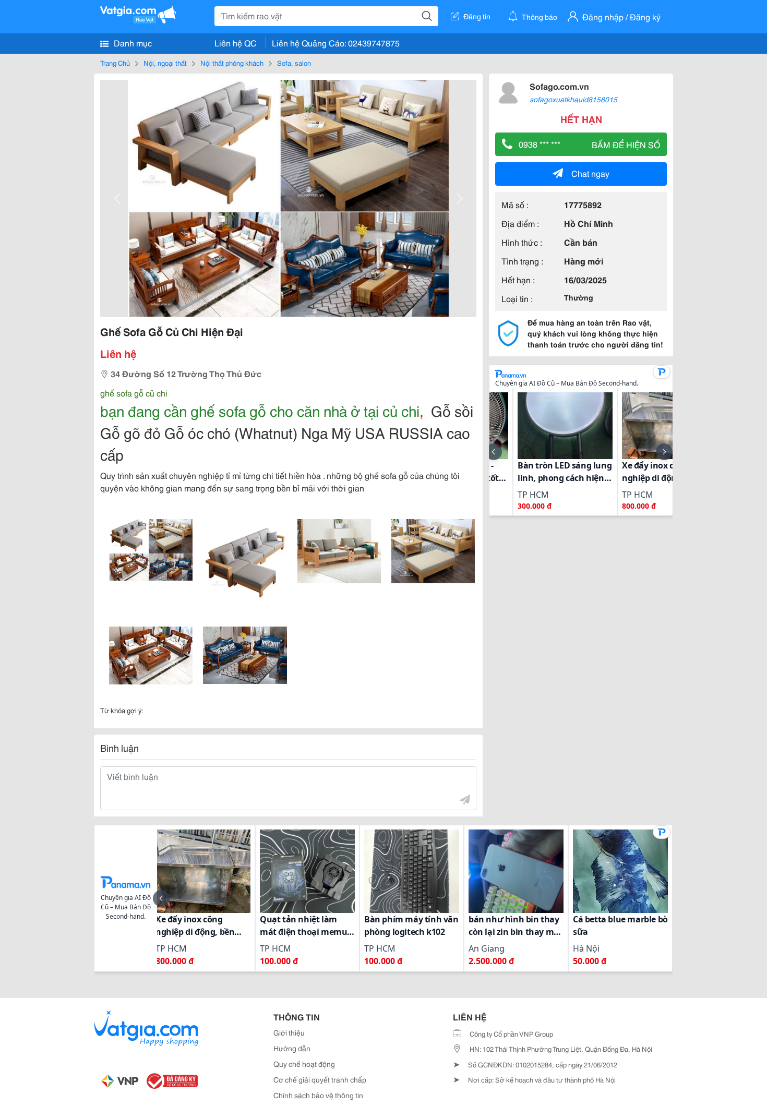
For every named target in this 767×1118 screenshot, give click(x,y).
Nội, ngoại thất (165, 62)
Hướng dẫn (291, 1048)
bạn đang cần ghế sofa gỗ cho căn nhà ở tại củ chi (260, 410)
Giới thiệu (289, 1032)
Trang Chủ (115, 62)
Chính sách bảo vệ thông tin (318, 1095)
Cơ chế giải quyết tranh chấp (319, 1079)
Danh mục (132, 43)
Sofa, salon (294, 62)
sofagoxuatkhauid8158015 (573, 99)
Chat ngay (590, 173)
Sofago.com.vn (559, 86)
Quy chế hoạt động (304, 1064)
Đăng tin (476, 16)
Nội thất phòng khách (231, 62)
